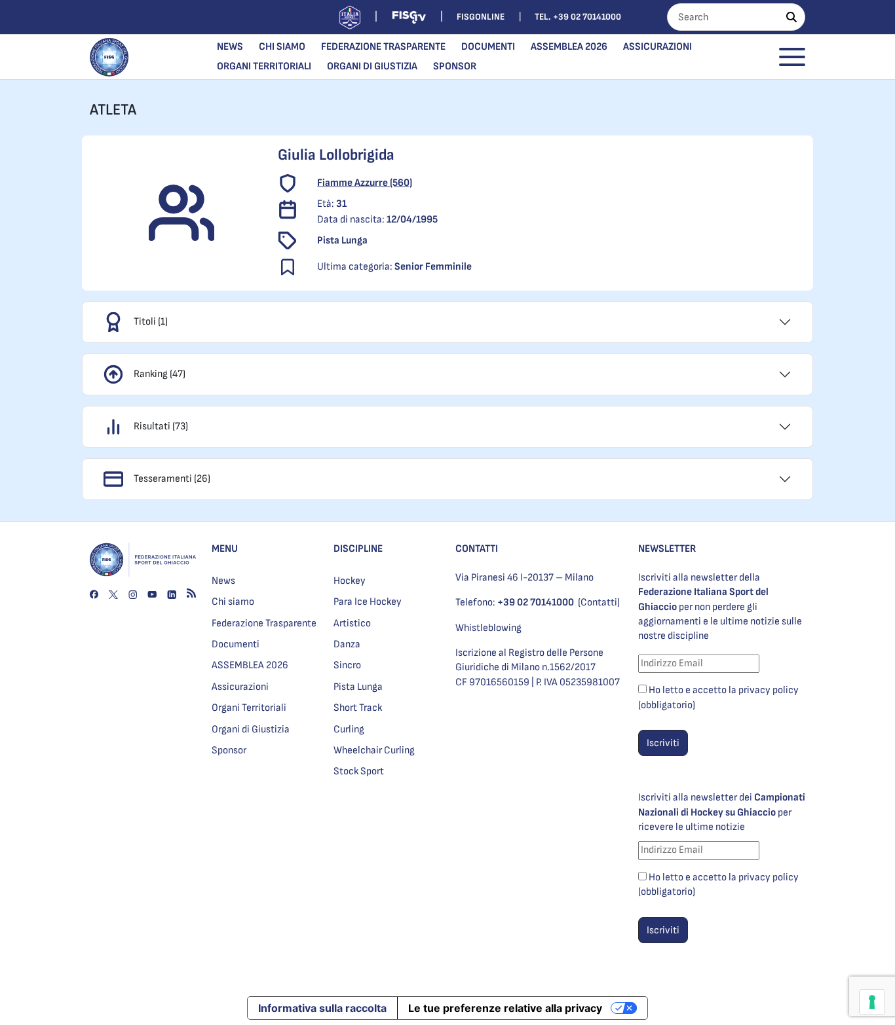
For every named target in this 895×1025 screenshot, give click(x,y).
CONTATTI (476, 549)
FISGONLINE (481, 16)
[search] (791, 17)
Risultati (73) (161, 426)
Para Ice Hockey (367, 602)
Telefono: (514, 602)
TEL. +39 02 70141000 (578, 16)
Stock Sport (358, 771)
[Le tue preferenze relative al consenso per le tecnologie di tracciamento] (872, 1002)
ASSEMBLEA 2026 (569, 47)
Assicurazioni (657, 47)
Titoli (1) (151, 321)
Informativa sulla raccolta (322, 1008)
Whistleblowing (488, 628)
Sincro (347, 665)
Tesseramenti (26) (172, 479)
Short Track (357, 708)
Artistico (352, 623)
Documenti (488, 47)
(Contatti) (599, 602)
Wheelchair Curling (374, 750)
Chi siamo (282, 47)
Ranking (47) (159, 374)
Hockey (349, 581)
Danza (346, 644)
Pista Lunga (358, 687)
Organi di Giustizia (372, 66)
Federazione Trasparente (383, 47)
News (230, 47)
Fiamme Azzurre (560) (364, 183)
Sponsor (454, 66)
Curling (348, 729)
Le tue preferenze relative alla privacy (505, 1008)
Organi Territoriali (264, 66)
